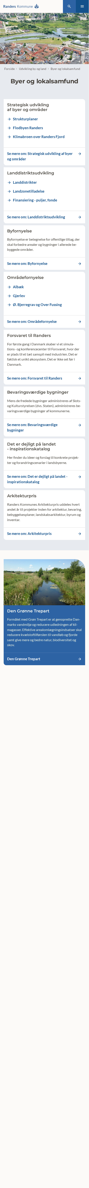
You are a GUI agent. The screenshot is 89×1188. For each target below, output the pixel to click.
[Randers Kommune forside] (22, 6)
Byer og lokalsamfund (65, 69)
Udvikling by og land (33, 69)
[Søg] (69, 6)
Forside (9, 69)
